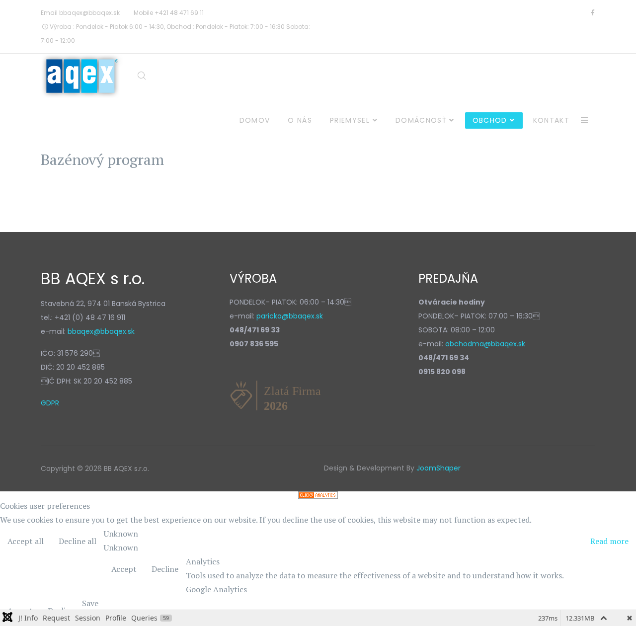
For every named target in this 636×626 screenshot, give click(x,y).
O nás (300, 120)
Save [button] (90, 603)
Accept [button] (124, 568)
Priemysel (350, 120)
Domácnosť (421, 120)
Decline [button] (165, 568)
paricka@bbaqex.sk (289, 316)
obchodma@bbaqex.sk (485, 344)
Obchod (490, 120)
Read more (609, 541)
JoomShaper (438, 468)
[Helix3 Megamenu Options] (584, 120)
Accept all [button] (25, 541)
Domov (254, 120)
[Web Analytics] (318, 495)
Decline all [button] (77, 541)
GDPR (50, 403)
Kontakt (551, 120)
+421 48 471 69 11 (179, 12)
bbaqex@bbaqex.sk (89, 12)
